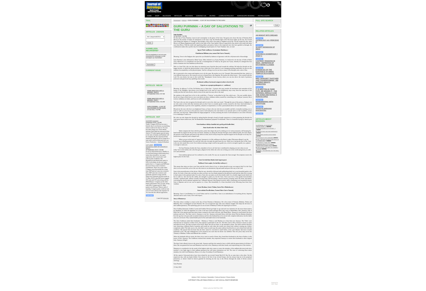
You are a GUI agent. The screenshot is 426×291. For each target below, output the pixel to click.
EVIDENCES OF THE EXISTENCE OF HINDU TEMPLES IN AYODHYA (265, 71)
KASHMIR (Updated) (152, 121)
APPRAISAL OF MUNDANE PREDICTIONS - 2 (264, 126)
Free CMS (220, 288)
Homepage (177, 20)
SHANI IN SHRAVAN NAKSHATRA (264, 109)
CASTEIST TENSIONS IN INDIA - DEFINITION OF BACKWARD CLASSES (265, 63)
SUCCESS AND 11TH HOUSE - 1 (266, 128)
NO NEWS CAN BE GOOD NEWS (266, 134)
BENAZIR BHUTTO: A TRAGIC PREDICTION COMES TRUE (265, 145)
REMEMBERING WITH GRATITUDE (264, 103)
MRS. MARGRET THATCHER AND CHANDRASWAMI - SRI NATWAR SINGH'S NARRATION (267, 81)
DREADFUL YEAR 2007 (263, 142)
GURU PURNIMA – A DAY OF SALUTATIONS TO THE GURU (206, 20)
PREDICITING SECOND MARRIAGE (267, 131)
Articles (184, 20)
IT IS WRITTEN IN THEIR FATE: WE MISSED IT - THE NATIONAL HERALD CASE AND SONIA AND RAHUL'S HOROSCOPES (266, 93)
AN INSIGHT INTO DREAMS (267, 35)
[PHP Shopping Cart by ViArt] (275, 284)
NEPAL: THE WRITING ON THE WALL (268, 150)
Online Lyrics (207, 288)
